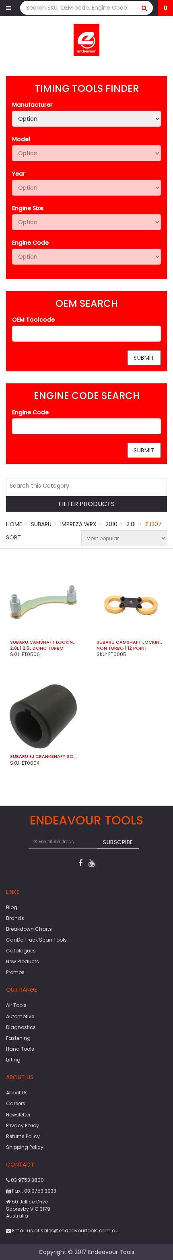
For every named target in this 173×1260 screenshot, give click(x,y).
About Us (17, 1092)
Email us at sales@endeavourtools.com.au (65, 1230)
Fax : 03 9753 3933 (33, 1190)
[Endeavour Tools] (87, 40)
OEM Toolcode (33, 320)
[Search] (144, 8)
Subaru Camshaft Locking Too (43, 642)
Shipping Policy (24, 1147)
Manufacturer (32, 105)
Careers (15, 1103)
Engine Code (30, 243)
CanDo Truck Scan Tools (36, 939)
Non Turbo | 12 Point (122, 648)
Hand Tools (20, 1048)
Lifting (13, 1059)
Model (21, 139)
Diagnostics (21, 1027)
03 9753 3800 (27, 1180)
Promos (15, 972)
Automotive (20, 1016)
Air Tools (16, 1005)
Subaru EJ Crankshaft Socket (43, 756)
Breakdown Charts (29, 929)
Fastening (18, 1038)
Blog (11, 907)
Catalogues (21, 950)
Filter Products (86, 504)
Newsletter (18, 1114)
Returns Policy (23, 1136)
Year (18, 174)
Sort (13, 537)
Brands (15, 918)
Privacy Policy (22, 1125)
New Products (22, 961)
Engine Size (27, 208)
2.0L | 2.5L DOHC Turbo (37, 648)
